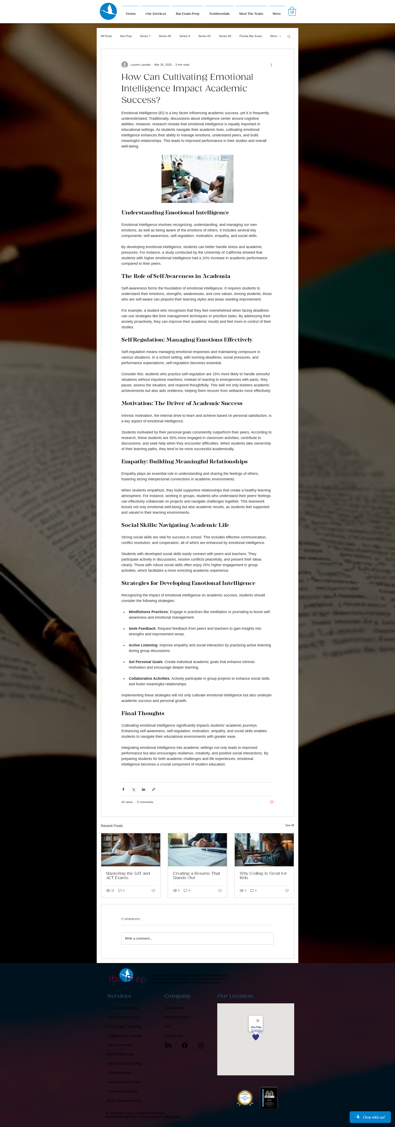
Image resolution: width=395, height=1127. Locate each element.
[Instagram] (201, 1045)
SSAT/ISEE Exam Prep (123, 1017)
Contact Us (173, 1035)
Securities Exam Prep (123, 1082)
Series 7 (145, 36)
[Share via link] (154, 789)
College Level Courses (124, 1035)
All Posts (106, 36)
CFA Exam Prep (119, 1072)
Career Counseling (122, 1091)
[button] (277, 12)
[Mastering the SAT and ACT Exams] (130, 849)
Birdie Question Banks (124, 1100)
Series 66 (165, 36)
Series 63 (204, 36)
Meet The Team (177, 1017)
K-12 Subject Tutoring (124, 1026)
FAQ (167, 1026)
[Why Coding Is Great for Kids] (264, 849)
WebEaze (172, 1116)
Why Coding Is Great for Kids (263, 875)
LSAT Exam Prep (119, 1045)
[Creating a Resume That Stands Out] (197, 849)
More (273, 36)
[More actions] (271, 64)
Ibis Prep (126, 36)
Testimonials (174, 1008)
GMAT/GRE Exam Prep (124, 1063)
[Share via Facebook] (123, 789)
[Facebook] (184, 1045)
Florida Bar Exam (250, 36)
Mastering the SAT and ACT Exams (128, 875)
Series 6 (184, 36)
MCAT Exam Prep (120, 1054)
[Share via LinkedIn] (143, 789)
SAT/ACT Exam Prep (123, 1008)
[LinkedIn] (168, 1045)
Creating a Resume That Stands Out (196, 875)
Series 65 (225, 36)
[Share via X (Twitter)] (133, 789)
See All (289, 825)
